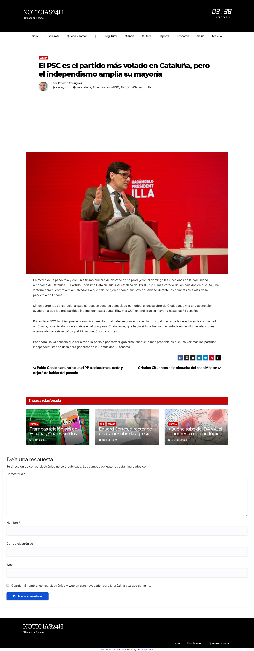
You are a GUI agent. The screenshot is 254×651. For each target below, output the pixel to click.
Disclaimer (52, 36)
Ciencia (129, 36)
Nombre (13, 522)
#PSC (115, 87)
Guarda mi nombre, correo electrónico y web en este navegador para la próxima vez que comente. (81, 585)
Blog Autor (110, 36)
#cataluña (84, 87)
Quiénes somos (77, 36)
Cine (102, 424)
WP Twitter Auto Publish (112, 649)
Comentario (16, 474)
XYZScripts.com (145, 649)
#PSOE (126, 87)
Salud (200, 36)
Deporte (164, 36)
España (43, 58)
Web (10, 564)
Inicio (34, 36)
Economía (183, 36)
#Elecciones (101, 87)
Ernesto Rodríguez (70, 83)
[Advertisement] (127, 121)
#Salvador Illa (141, 87)
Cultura (146, 36)
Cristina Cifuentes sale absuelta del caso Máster (178, 367)
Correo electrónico (21, 543)
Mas (215, 36)
